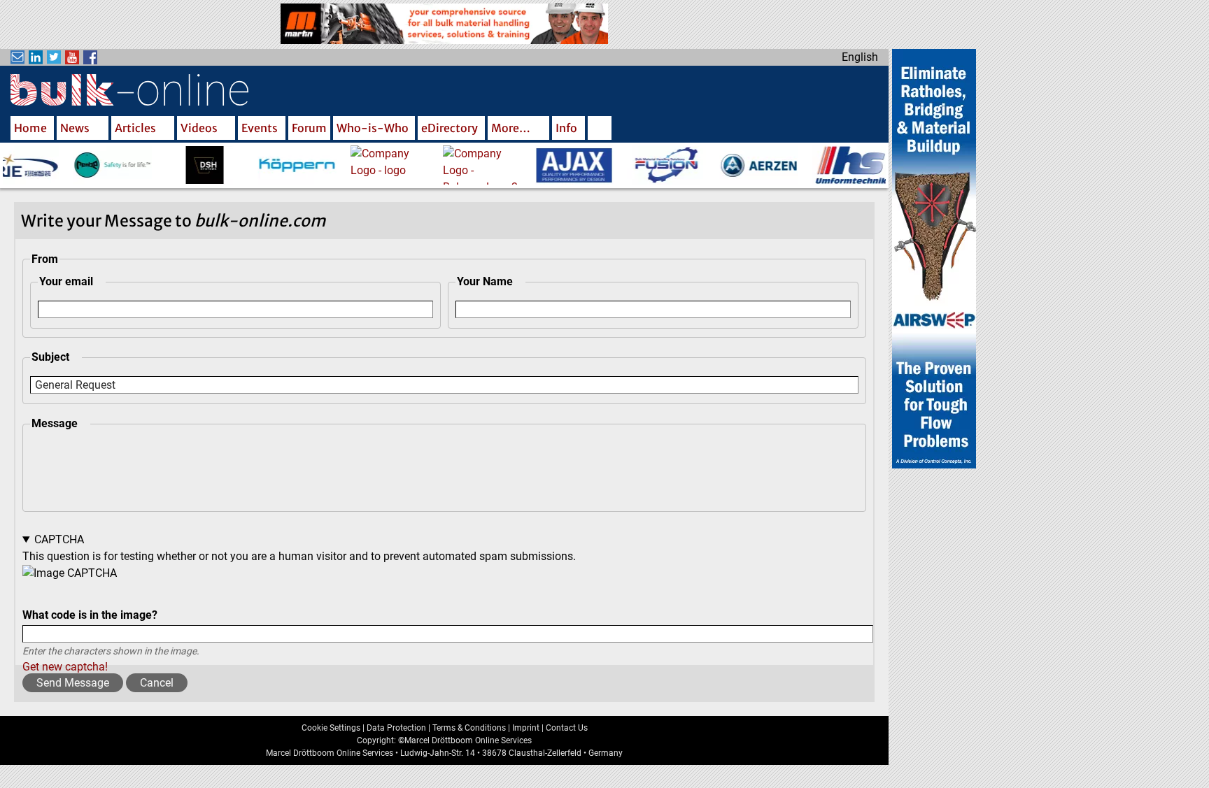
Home (30, 128)
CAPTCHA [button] (59, 539)
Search (599, 129)
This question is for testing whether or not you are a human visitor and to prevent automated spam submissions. (299, 603)
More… (510, 128)
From (44, 259)
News (75, 128)
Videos (199, 128)
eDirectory (449, 128)
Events (259, 128)
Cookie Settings (331, 728)
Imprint (525, 728)
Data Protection (396, 728)
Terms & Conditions (469, 728)
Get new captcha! (65, 666)
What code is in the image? (89, 615)
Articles (135, 128)
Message (54, 423)
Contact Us (567, 728)
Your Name (485, 281)
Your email (66, 281)
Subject (50, 357)
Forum (309, 128)
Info (566, 128)
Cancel (157, 682)
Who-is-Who (373, 128)
